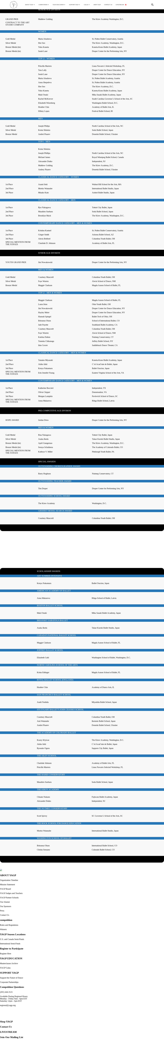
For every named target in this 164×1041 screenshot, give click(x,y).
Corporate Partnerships (9, 982)
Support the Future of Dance (11, 978)
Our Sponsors (5, 906)
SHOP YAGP (97, 4)
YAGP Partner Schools (9, 898)
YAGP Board (5, 889)
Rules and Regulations (9, 925)
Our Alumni (5, 902)
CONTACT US (108, 4)
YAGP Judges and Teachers (11, 893)
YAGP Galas (5, 968)
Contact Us (4, 915)
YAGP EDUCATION (11, 958)
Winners (3, 929)
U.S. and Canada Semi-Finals (12, 939)
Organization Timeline (9, 880)
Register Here (5, 953)
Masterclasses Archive (9, 963)
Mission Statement (7, 884)
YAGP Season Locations (12, 934)
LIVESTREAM (120, 4)
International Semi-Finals (10, 943)
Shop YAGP (6, 1021)
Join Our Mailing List (11, 1037)
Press (2, 911)
